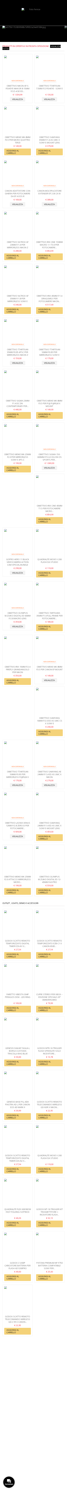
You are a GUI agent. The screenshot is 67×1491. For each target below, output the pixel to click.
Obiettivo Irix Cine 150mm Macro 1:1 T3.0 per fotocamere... (49, 245)
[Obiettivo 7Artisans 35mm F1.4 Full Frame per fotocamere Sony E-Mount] (49, 597)
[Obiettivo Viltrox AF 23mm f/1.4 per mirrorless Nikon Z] (17, 226)
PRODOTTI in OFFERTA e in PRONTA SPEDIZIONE (31, 47)
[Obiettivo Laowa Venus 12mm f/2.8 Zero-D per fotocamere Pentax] (17, 807)
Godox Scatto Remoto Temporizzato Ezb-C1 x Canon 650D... (49, 943)
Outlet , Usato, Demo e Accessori (20, 903)
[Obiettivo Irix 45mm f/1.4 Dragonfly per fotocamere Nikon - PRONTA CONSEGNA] (49, 279)
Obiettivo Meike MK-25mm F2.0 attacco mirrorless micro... (17, 879)
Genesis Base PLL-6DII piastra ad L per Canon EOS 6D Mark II (17, 1104)
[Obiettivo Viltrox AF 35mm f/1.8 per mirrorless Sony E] (17, 279)
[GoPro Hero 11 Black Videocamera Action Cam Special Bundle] (17, 543)
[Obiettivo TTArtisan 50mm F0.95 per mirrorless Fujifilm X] (17, 755)
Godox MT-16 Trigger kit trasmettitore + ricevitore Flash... (49, 1212)
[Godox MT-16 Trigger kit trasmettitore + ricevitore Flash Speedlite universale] (49, 1193)
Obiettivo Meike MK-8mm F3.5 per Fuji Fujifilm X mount (49, 403)
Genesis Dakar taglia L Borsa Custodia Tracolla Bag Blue (17, 1051)
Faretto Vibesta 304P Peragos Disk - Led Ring (17, 995)
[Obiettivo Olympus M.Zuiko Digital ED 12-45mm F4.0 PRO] (49, 860)
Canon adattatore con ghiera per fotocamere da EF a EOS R (17, 193)
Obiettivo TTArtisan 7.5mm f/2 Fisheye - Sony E (49, 87)
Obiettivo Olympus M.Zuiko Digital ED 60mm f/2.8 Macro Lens (18, 615)
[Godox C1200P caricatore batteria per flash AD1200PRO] (17, 1247)
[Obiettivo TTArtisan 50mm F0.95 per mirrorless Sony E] (49, 333)
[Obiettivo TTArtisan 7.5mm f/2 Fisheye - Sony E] (49, 70)
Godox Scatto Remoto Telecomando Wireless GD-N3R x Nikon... (49, 1104)
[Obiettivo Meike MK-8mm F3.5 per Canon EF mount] (49, 650)
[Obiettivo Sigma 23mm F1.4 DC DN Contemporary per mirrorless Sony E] (17, 384)
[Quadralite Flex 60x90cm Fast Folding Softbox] (17, 1193)
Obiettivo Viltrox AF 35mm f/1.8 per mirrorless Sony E (17, 298)
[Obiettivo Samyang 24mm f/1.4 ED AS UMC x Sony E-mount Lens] (49, 807)
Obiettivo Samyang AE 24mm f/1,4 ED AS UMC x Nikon (49, 774)
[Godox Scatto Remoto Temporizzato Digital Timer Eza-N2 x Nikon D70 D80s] (17, 1139)
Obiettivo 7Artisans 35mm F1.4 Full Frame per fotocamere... (49, 615)
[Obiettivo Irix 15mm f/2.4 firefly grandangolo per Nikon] (17, 650)
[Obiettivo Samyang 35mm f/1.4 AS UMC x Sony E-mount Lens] (49, 121)
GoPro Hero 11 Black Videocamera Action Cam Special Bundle (17, 562)
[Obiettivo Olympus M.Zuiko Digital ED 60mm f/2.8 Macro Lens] (17, 597)
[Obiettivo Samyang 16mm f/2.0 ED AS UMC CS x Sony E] (49, 702)
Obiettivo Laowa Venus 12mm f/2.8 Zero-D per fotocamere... (17, 825)
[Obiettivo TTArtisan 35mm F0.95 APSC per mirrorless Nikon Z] (17, 333)
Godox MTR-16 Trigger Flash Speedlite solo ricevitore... (49, 1051)
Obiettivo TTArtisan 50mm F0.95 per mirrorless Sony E (49, 352)
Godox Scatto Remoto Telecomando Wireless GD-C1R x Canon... (17, 1319)
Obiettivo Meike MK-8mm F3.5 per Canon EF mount (49, 668)
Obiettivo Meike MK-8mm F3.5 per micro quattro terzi (17, 140)
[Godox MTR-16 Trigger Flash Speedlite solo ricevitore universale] (49, 1032)
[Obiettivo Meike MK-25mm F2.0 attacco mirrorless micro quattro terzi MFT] (17, 860)
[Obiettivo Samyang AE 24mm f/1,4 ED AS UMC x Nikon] (49, 755)
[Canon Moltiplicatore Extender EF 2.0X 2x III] (49, 175)
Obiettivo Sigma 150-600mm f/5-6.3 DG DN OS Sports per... (49, 457)
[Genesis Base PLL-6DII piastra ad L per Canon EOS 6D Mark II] (17, 1086)
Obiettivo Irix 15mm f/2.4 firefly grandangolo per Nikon (17, 669)
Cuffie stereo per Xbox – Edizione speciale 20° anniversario (49, 997)
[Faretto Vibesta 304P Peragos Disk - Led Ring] (17, 978)
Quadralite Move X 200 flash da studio (49, 560)
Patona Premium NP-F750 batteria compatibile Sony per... (49, 1265)
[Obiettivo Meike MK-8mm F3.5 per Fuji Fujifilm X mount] (49, 384)
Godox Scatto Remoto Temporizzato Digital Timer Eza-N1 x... (17, 943)
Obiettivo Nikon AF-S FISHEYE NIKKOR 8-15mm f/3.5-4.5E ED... (17, 88)
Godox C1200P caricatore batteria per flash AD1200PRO (18, 1265)
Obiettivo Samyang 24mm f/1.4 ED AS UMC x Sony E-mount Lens (49, 825)
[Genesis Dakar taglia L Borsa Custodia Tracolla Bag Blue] (17, 1032)
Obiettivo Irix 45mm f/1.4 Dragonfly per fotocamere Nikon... (49, 298)
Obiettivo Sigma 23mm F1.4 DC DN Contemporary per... (17, 403)
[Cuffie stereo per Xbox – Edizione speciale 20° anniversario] (49, 978)
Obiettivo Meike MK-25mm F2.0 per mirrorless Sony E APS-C (17, 457)
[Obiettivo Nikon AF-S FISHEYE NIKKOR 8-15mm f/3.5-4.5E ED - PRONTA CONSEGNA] (17, 70)
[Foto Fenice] (33, 16)
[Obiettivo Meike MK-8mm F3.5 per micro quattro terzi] (17, 121)
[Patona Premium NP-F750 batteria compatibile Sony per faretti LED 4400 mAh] (49, 1247)
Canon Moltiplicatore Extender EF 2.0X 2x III (49, 192)
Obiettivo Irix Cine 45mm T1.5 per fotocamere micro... (49, 508)
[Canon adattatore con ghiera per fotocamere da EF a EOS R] (17, 175)
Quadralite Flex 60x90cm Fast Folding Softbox (17, 1210)
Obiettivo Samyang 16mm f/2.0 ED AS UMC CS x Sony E (49, 721)
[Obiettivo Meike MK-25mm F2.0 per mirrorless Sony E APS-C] (17, 438)
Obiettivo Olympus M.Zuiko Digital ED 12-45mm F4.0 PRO (49, 879)
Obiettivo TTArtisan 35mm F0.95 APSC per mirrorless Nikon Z (17, 352)
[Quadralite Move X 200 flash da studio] (49, 543)
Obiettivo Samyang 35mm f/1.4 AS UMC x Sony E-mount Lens (49, 140)
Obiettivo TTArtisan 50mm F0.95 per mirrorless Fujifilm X (17, 774)
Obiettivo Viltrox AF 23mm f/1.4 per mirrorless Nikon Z (17, 245)
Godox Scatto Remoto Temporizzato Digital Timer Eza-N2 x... (17, 1158)
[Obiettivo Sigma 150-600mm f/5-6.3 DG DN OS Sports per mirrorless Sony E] (49, 438)
